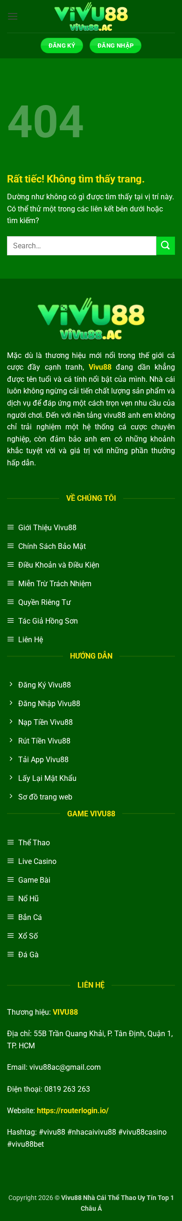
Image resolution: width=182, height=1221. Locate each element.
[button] (12, 16)
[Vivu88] (91, 16)
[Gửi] (165, 246)
